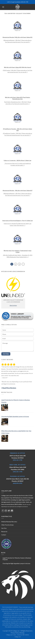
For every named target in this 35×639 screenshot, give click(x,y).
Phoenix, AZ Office (17, 476)
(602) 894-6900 (17, 483)
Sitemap (22, 633)
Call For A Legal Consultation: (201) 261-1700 (17, 2)
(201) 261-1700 (17, 460)
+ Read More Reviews (8, 388)
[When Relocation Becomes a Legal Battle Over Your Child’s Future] (4, 438)
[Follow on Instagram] (6, 510)
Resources (4, 531)
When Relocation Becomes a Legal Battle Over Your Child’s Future (16, 432)
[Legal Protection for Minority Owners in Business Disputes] (4, 407)
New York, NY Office (17, 464)
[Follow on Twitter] (9, 510)
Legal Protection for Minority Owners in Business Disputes (15, 401)
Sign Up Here (13, 305)
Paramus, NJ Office (17, 453)
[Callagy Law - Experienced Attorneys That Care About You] (17, 7)
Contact (3, 535)
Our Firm (4, 528)
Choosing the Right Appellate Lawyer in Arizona (15, 416)
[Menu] (3, 7)
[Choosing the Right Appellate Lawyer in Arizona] (4, 421)
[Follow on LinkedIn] (12, 510)
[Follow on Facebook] (2, 510)
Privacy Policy (15, 633)
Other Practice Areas (7, 525)
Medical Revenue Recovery (9, 521)
